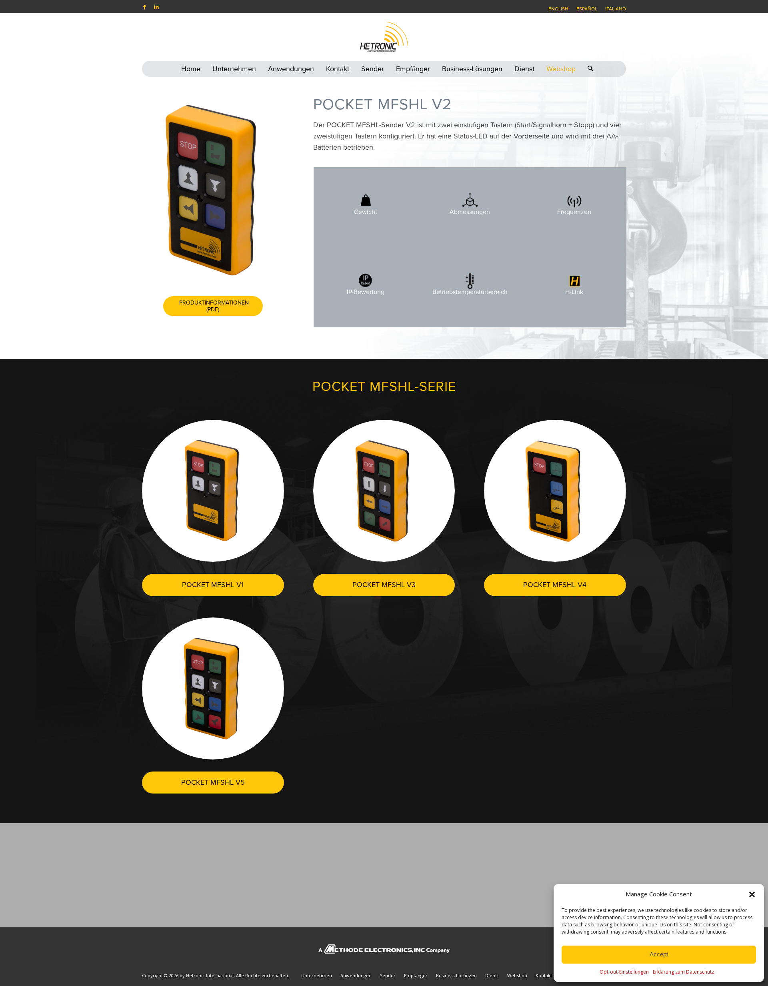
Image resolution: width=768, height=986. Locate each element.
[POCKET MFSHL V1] (213, 491)
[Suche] (587, 69)
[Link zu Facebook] (144, 7)
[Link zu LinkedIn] (156, 7)
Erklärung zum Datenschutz (683, 971)
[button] (752, 894)
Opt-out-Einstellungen (624, 971)
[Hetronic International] (384, 37)
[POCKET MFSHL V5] (213, 688)
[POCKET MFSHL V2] (213, 189)
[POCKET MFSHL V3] (384, 491)
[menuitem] (558, 9)
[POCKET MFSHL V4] (555, 491)
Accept (659, 954)
